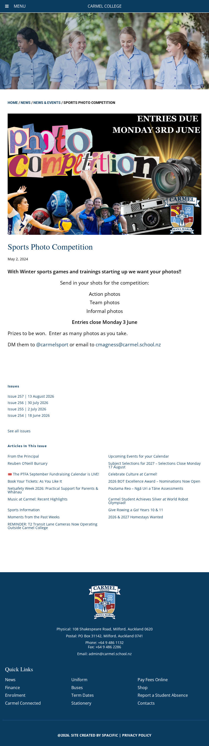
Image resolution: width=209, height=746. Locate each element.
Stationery (81, 703)
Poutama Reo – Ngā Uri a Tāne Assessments (145, 488)
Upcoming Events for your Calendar (138, 456)
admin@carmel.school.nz (110, 653)
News (26, 103)
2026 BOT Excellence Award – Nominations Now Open (154, 481)
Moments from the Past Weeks (34, 517)
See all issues (19, 431)
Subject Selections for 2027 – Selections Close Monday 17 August (154, 465)
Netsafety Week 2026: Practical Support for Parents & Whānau (53, 490)
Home (13, 103)
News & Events (47, 103)
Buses (77, 687)
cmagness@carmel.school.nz (128, 344)
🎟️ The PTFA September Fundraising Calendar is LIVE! (53, 474)
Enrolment (15, 695)
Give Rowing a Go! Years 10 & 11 (135, 509)
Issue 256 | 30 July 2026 (28, 402)
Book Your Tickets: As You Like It (35, 481)
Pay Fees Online (153, 679)
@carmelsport (52, 344)
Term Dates (82, 695)
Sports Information (24, 509)
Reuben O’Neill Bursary (27, 463)
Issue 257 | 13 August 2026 (31, 396)
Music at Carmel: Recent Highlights (38, 499)
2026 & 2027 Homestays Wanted (135, 517)
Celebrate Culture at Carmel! (132, 474)
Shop (143, 687)
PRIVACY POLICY (136, 735)
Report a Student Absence (163, 695)
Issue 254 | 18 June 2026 (29, 415)
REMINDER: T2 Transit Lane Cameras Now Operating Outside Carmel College (52, 526)
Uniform (79, 679)
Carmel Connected (23, 703)
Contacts (146, 703)
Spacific (110, 735)
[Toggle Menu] (7, 6)
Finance (12, 687)
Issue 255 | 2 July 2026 (27, 409)
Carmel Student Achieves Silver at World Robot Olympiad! (148, 501)
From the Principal (23, 456)
